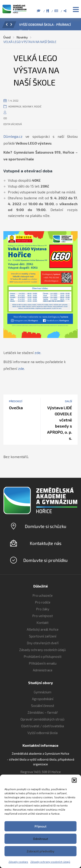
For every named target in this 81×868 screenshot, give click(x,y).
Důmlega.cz (12, 136)
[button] (74, 780)
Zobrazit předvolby (40, 851)
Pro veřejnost (42, 616)
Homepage (14, 106)
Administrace (42, 670)
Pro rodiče (42, 602)
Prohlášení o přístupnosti (42, 656)
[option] (47, 25)
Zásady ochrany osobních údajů (50, 861)
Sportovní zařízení (42, 636)
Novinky (27, 106)
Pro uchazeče (42, 595)
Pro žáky (42, 609)
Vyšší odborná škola (42, 733)
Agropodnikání (42, 699)
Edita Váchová (12, 124)
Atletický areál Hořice (42, 629)
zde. (37, 352)
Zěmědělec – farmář (42, 712)
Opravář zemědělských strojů (42, 719)
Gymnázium (42, 692)
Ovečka (16, 407)
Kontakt (42, 623)
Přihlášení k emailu (42, 663)
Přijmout (41, 826)
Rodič (37, 106)
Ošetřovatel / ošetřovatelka (42, 726)
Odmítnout (40, 839)
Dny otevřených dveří (42, 643)
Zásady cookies (18, 861)
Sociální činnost (42, 706)
